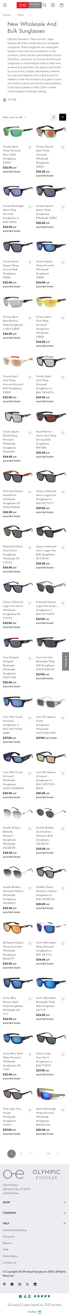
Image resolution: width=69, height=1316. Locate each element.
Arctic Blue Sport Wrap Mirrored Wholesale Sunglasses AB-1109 (13, 1061)
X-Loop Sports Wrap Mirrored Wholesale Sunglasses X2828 (45, 269)
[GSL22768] (51, 872)
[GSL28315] (51, 813)
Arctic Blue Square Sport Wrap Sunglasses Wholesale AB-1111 (13, 1006)
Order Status (10, 1256)
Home (6, 15)
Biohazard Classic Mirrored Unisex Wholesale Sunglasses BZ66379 (13, 950)
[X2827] (18, 302)
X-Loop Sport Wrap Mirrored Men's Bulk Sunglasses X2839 (12, 154)
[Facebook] (12, 1284)
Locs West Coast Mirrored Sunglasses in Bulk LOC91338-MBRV (12, 725)
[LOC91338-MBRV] (18, 702)
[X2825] (18, 361)
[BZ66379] (18, 927)
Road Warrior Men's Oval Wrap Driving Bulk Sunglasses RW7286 (46, 440)
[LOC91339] (18, 642)
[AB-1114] (51, 927)
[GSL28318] (18, 813)
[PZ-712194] (18, 587)
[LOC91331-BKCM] (51, 757)
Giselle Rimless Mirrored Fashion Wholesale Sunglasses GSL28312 (13, 895)
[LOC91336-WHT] (51, 702)
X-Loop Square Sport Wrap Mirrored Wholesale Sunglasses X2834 (44, 156)
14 (48, 1154)
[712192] (51, 1038)
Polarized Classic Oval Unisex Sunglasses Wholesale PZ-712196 (13, 554)
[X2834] (51, 131)
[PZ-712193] (51, 587)
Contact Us (9, 1263)
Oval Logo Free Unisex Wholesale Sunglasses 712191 (12, 1117)
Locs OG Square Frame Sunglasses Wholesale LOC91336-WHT (46, 725)
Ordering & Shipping (15, 1230)
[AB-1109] (18, 1038)
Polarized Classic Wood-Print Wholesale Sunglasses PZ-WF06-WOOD (13, 499)
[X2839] (18, 131)
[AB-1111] (18, 983)
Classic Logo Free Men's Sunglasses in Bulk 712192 (44, 1059)
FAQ (5, 1250)
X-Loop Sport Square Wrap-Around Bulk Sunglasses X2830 (11, 269)
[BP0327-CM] (51, 1094)
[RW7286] (51, 417)
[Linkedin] (35, 1284)
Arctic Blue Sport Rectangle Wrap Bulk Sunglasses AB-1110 (46, 1004)
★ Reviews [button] (65, 661)
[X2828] (51, 246)
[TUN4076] (51, 361)
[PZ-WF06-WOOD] (18, 476)
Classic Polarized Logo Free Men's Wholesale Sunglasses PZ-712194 (13, 610)
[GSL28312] (18, 872)
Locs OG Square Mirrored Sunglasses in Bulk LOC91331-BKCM (46, 780)
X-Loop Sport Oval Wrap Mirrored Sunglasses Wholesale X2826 (43, 327)
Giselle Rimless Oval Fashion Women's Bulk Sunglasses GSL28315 (45, 836)
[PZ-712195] (51, 531)
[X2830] (18, 246)
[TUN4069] (18, 417)
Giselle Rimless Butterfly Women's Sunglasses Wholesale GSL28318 (12, 838)
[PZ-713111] (51, 476)
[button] (61, 5)
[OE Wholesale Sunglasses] (29, 5)
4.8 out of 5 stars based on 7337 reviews (34, 1304)
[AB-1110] (51, 983)
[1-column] (53, 117)
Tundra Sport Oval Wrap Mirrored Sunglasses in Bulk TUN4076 (45, 384)
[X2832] (18, 191)
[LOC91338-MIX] (51, 642)
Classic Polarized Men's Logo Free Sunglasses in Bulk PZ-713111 (46, 497)
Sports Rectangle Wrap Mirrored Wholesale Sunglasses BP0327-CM (46, 1117)
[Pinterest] (4, 1284)
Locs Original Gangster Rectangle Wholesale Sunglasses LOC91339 (11, 667)
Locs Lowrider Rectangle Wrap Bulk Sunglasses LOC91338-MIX (45, 663)
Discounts (8, 1237)
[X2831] (51, 191)
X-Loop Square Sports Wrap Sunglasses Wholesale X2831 (46, 212)
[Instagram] (19, 1284)
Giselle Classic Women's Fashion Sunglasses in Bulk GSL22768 (46, 893)
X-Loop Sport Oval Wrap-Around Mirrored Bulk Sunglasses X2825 (13, 384)
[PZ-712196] (18, 531)
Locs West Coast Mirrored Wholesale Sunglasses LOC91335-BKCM (13, 780)
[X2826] (51, 302)
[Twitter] (27, 1284)
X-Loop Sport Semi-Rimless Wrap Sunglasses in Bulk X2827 (13, 323)
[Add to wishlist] (29, 148)
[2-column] (62, 117)
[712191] (18, 1094)
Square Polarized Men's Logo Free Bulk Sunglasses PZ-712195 (46, 552)
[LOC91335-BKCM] (18, 757)
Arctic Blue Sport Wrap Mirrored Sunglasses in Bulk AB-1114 (46, 948)
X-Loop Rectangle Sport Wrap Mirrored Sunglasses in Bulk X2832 (13, 214)
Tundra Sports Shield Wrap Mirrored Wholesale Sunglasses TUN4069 (11, 442)
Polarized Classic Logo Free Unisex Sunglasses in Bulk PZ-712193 (46, 608)
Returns (7, 1243)
